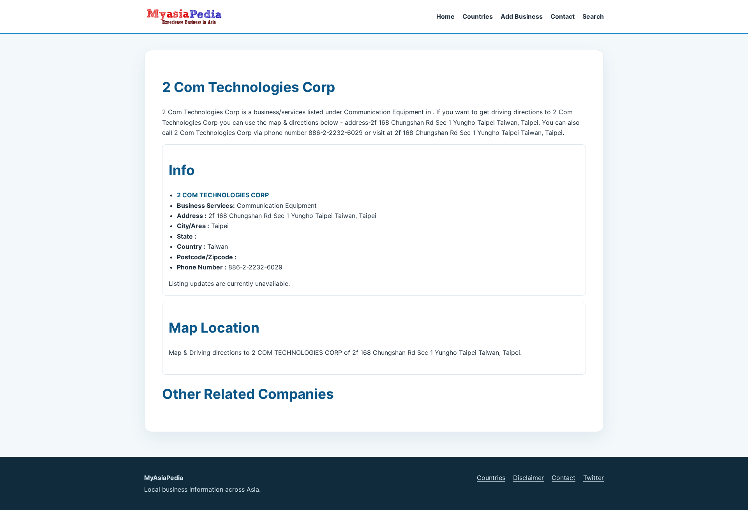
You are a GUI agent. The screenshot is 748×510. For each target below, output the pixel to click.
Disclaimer (528, 478)
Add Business (522, 16)
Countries (477, 16)
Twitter (593, 478)
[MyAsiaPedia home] (187, 16)
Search (593, 16)
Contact (562, 16)
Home (445, 16)
